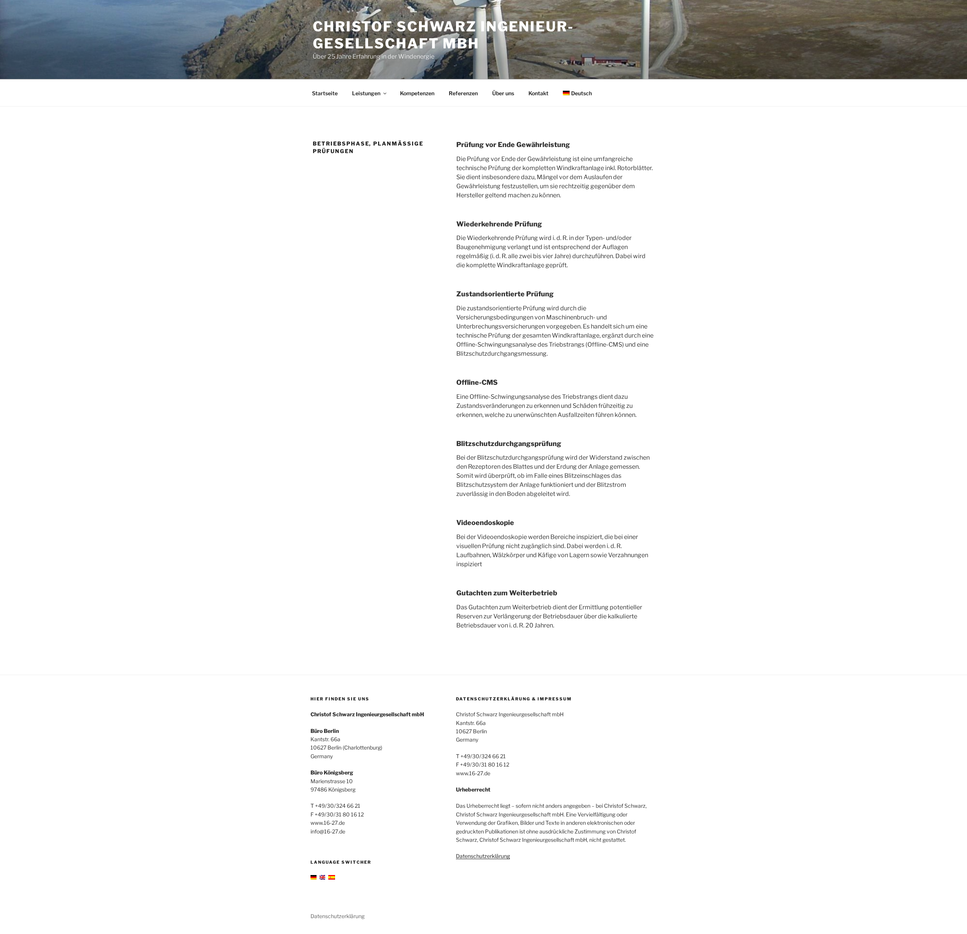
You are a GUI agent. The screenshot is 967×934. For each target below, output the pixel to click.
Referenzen (463, 93)
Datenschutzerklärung (483, 856)
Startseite (325, 93)
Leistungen (366, 93)
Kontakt (538, 93)
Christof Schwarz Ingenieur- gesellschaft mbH (443, 35)
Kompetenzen (417, 93)
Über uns (503, 93)
